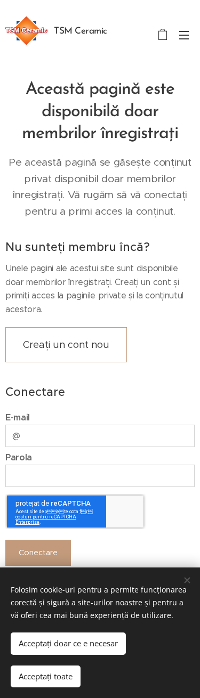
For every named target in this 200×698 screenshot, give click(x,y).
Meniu (184, 34)
